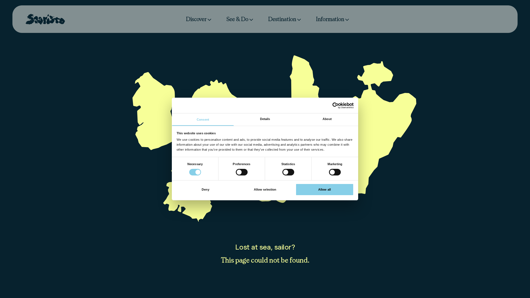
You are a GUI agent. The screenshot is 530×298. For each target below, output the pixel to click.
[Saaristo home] (45, 19)
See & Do (237, 19)
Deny (205, 189)
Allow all (324, 189)
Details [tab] (265, 119)
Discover (196, 19)
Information (330, 19)
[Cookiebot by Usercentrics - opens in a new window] (335, 105)
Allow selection (265, 189)
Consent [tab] (203, 119)
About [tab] (327, 119)
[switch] (242, 172)
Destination (282, 19)
